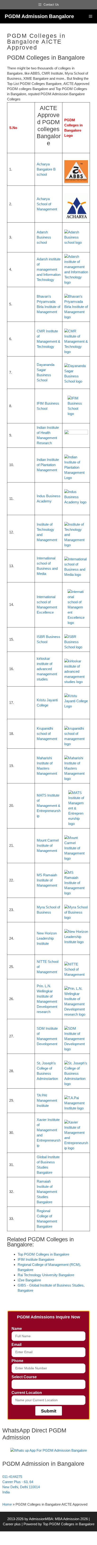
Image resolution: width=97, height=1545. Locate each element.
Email (16, 1345)
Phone (17, 1361)
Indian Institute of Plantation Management (48, 465)
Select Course (24, 1377)
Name (17, 1329)
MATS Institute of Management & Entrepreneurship (49, 805)
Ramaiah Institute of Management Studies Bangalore (47, 1191)
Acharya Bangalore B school (46, 169)
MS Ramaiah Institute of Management (47, 880)
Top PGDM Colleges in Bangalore (68, 1524)
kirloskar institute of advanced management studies (47, 669)
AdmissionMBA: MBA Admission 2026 (59, 1519)
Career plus (12, 1524)
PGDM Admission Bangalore (39, 16)
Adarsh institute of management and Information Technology (49, 269)
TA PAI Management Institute (47, 1100)
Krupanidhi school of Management (47, 733)
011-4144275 (12, 1477)
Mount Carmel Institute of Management (48, 845)
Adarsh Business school (44, 237)
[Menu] (90, 16)
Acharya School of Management (47, 204)
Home (7, 1504)
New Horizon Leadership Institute (47, 938)
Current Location (27, 1393)
